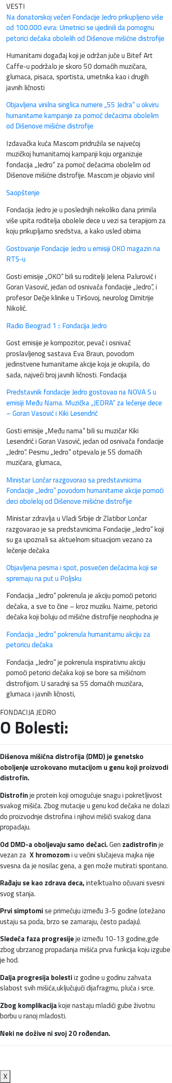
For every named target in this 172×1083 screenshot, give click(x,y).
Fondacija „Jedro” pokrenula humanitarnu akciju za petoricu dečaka (78, 640)
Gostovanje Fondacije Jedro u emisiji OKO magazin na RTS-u (83, 254)
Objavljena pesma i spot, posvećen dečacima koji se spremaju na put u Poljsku (81, 573)
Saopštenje (23, 192)
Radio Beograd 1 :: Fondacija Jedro (56, 325)
